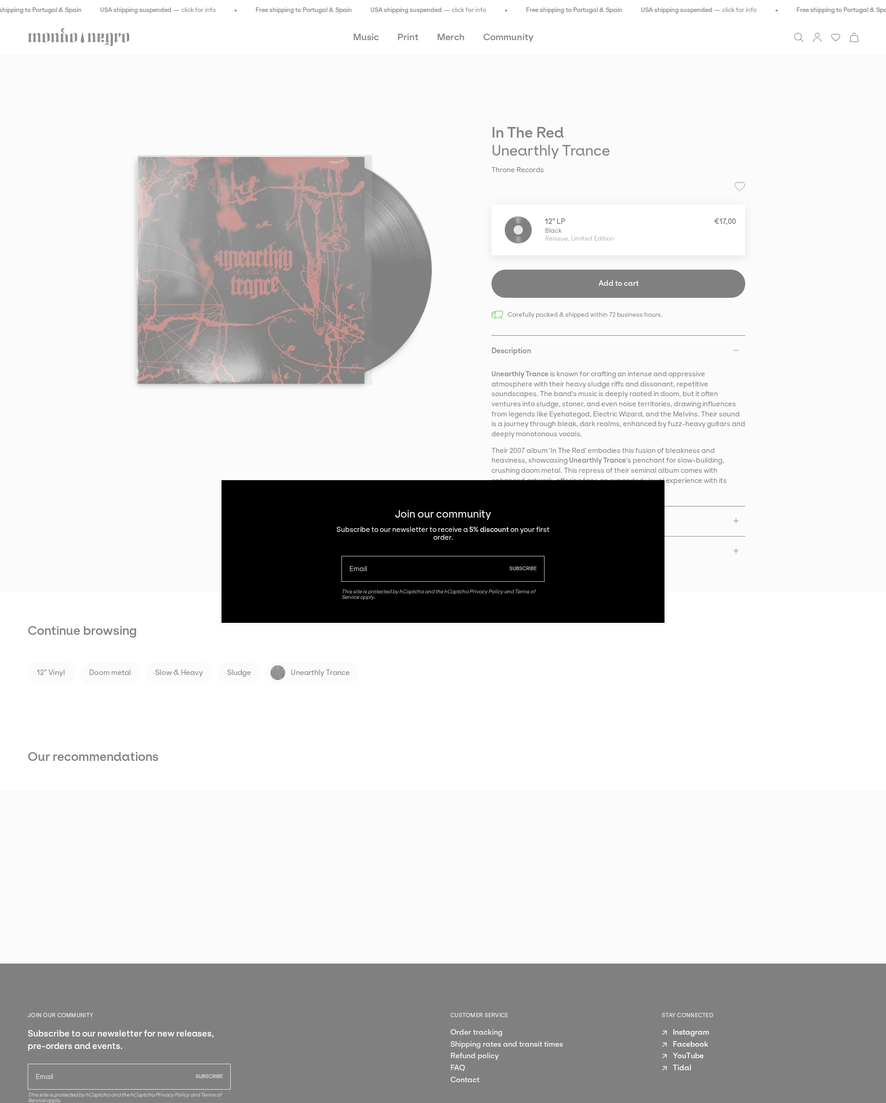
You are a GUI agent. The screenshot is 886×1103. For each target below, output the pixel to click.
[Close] (650, 494)
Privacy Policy (486, 591)
